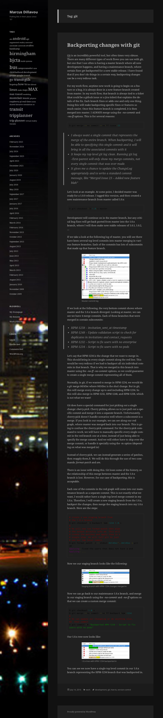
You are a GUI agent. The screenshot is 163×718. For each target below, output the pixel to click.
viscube (13, 124)
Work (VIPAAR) (16, 321)
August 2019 (15, 180)
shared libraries (16, 104)
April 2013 (14, 265)
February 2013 (16, 275)
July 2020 (14, 170)
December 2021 (17, 165)
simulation (27, 104)
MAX (33, 89)
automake (14, 46)
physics (33, 98)
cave (35, 68)
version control (124, 689)
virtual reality (31, 121)
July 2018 (14, 184)
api (27, 39)
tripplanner (21, 115)
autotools (22, 46)
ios (29, 84)
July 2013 (14, 251)
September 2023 (17, 156)
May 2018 (14, 189)
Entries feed (15, 344)
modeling (27, 94)
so (34, 104)
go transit (17, 79)
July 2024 (14, 151)
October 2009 (16, 294)
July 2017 (14, 199)
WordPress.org (16, 354)
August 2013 (15, 246)
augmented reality (17, 42)
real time (26, 101)
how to (22, 84)
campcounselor (25, 68)
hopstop (14, 84)
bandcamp (15, 48)
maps (25, 90)
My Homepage (16, 312)
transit (16, 109)
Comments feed (16, 349)
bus (13, 67)
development (30, 72)
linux (13, 90)
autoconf (28, 42)
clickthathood (16, 72)
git (109, 689)
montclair (16, 98)
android (19, 38)
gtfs (27, 79)
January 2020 (16, 175)
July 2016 (14, 208)
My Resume (15, 316)
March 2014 (15, 222)
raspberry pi (16, 101)
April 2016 (14, 213)
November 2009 (17, 289)
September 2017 (17, 194)
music (26, 98)
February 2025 (16, 142)
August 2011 (15, 279)
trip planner (17, 120)
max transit (16, 94)
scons (33, 102)
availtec (30, 45)
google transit (23, 75)
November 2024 (17, 146)
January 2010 (16, 284)
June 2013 (14, 256)
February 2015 (16, 218)
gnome (13, 75)
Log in (12, 339)
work (88, 689)
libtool (33, 84)
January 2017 (16, 203)
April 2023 (14, 161)
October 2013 (16, 237)
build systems (26, 61)
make (20, 90)
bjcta (15, 60)
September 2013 (17, 241)
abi (11, 39)
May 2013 (14, 260)
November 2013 (17, 232)
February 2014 (16, 227)
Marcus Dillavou (24, 12)
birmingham (23, 53)
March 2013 (15, 270)
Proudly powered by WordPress (81, 711)
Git (69, 55)
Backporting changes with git (103, 45)
